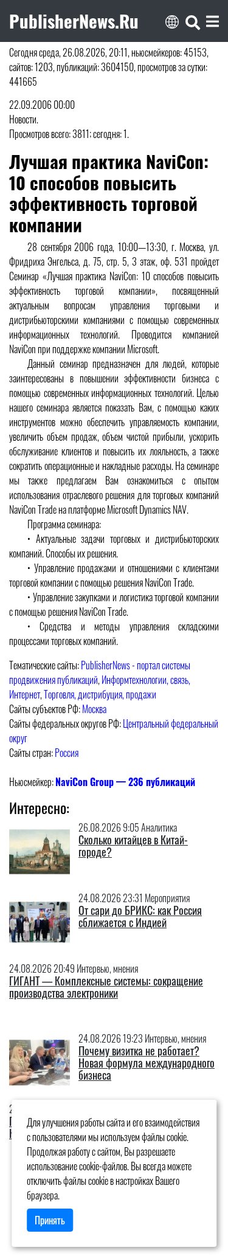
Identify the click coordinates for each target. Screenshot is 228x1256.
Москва (94, 709)
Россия (66, 752)
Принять (50, 1220)
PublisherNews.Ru (74, 20)
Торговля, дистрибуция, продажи (100, 694)
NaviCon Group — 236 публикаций (125, 782)
